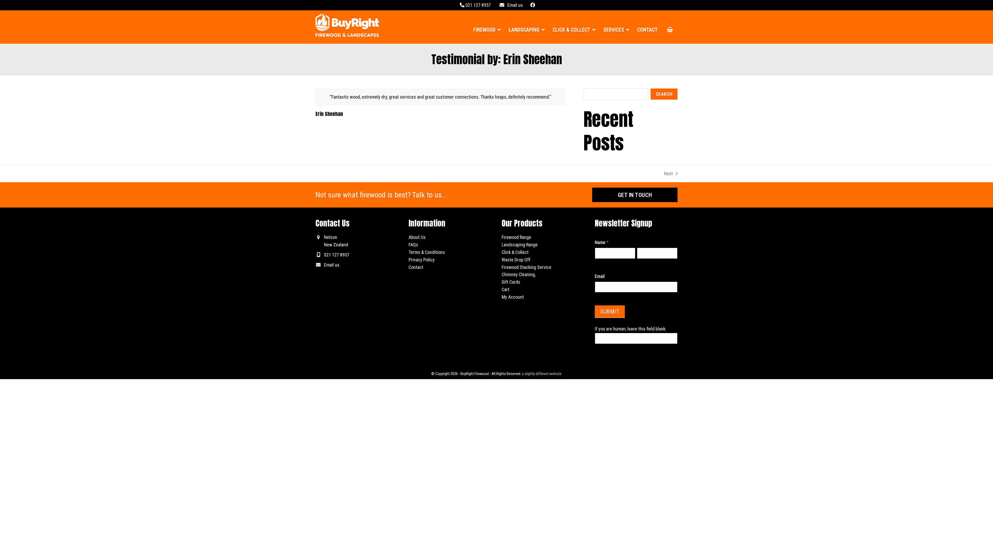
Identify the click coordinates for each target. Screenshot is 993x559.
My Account (513, 297)
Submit (609, 311)
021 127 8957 (477, 5)
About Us (417, 237)
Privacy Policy (422, 259)
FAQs (413, 244)
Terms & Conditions (427, 252)
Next (668, 174)
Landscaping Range (520, 244)
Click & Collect (515, 252)
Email (600, 276)
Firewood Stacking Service (526, 267)
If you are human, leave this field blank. (630, 329)
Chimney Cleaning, (519, 274)
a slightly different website (542, 373)
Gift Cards (511, 282)
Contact (416, 267)
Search (664, 94)
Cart (505, 289)
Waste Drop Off (516, 259)
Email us (513, 5)
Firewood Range (516, 237)
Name (601, 242)
